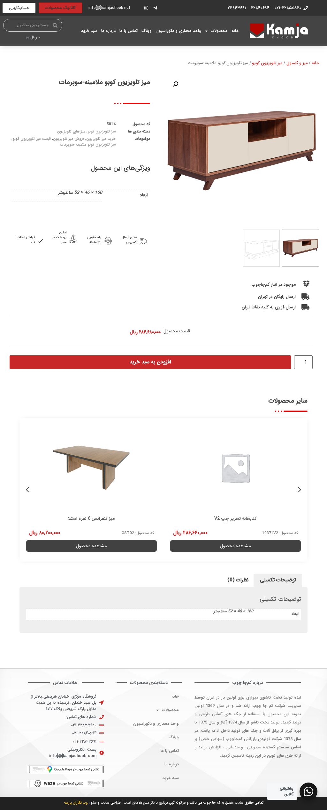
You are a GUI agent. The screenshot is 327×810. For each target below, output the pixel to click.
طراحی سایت (111, 803)
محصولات (219, 30)
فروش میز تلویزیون (68, 139)
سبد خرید (89, 30)
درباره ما (108, 30)
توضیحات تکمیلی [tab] (278, 580)
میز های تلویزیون (71, 131)
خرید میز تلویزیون (101, 139)
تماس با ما (128, 30)
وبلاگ (146, 30)
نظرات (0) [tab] (237, 580)
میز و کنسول (297, 63)
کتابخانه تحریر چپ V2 (235, 518)
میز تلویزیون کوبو (267, 63)
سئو (94, 803)
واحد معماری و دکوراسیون (178, 30)
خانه (235, 30)
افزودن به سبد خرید (150, 362)
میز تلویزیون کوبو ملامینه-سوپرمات (88, 144)
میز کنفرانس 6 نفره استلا (91, 518)
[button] (175, 84)
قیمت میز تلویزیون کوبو (31, 139)
